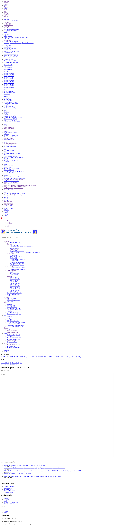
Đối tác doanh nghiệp (9, 127)
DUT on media (4, 364)
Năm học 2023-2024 (9, 77)
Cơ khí (5, 152)
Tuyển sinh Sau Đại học (16, 363)
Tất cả (15, 364)
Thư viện (6, 498)
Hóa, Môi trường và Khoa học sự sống (13, 157)
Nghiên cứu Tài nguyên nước (11, 183)
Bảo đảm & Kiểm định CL (50, 357)
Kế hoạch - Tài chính (9, 170)
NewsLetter (7, 357)
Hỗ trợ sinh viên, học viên (10, 136)
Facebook (6, 509)
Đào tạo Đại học (8, 99)
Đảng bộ (6, 199)
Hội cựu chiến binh (8, 203)
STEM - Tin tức (35, 357)
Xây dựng (6, 161)
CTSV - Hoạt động (14, 357)
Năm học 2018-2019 (9, 84)
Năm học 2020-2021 (9, 81)
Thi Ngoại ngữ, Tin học (9, 106)
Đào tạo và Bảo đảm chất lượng (11, 168)
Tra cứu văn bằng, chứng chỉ (11, 108)
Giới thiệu (6, 1)
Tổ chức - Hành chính (9, 172)
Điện (5, 154)
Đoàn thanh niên (8, 201)
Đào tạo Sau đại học (9, 101)
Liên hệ (5, 32)
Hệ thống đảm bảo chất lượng (11, 61)
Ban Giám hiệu (7, 49)
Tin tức (5, 113)
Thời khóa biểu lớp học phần (11, 103)
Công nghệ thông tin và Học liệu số (12, 176)
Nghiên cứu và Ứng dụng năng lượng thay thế (15, 186)
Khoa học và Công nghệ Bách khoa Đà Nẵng (15, 193)
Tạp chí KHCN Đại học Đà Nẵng (12, 120)
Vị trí (5, 66)
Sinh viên (6, 8)
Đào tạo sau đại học (8, 489)
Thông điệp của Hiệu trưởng (11, 20)
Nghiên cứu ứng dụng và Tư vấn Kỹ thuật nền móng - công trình (20, 185)
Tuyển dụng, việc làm (9, 139)
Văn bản (6, 211)
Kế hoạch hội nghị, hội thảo (10, 119)
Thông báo (6, 114)
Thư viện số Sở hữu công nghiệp (12, 121)
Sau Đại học (7, 94)
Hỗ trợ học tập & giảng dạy (10, 143)
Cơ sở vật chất (7, 167)
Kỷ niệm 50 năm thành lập (10, 30)
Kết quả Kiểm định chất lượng (11, 62)
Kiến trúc (6, 159)
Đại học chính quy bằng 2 (10, 92)
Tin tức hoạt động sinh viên (10, 132)
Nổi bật (2, 357)
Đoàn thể (6, 16)
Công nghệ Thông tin (9, 150)
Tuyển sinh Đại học (5, 363)
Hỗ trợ (5, 9)
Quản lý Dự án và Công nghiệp (11, 160)
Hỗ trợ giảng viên (8, 145)
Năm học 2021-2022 (9, 80)
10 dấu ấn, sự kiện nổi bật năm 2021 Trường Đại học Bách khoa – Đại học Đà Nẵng (24, 465)
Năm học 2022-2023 (9, 78)
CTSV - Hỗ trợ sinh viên (25, 357)
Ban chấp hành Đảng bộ (10, 48)
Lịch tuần (6, 212)
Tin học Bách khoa (8, 189)
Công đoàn (6, 200)
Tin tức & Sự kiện (8, 208)
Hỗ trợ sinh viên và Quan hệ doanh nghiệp (14, 178)
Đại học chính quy (8, 91)
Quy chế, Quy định (8, 138)
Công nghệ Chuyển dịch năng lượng (13, 194)
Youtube (6, 511)
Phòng (5, 12)
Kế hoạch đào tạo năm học (10, 102)
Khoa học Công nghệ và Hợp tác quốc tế (14, 171)
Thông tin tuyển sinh (9, 486)
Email (5, 501)
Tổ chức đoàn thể (8, 52)
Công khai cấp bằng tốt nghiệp (11, 29)
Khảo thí (59, 357)
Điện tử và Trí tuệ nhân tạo (10, 156)
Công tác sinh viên (8, 165)
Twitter (5, 512)
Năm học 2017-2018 (9, 85)
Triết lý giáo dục (8, 36)
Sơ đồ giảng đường (8, 67)
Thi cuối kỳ (6, 105)
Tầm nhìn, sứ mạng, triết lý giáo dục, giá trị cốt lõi (16, 37)
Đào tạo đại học (7, 488)
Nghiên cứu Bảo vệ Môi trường (11, 181)
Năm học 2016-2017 (9, 87)
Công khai (6, 27)
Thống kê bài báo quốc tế (10, 116)
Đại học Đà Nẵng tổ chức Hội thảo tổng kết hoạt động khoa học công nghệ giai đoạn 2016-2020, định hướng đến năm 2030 (34, 468)
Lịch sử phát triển (8, 38)
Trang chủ (6, 350)
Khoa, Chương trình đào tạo (11, 54)
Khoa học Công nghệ (67, 357)
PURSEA (41, 357)
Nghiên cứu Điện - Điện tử (10, 182)
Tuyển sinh (6, 2)
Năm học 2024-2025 (9, 76)
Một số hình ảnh (8, 69)
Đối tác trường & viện (9, 128)
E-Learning (6, 499)
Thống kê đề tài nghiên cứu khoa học (13, 117)
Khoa (5, 11)
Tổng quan (6, 22)
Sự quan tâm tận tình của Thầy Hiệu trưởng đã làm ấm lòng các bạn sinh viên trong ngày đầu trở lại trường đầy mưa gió (33, 476)
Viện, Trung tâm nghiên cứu (11, 56)
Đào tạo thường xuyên (9, 490)
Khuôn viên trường (8, 26)
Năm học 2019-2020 (9, 83)
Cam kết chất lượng (8, 25)
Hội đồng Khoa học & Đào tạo (11, 51)
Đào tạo (6, 4)
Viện (5, 15)
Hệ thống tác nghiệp (9, 503)
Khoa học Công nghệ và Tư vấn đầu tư (13, 179)
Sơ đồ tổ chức (7, 47)
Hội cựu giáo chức (8, 204)
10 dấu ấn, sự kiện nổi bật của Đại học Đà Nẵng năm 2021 (18, 473)
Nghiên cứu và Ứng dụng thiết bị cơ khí (13, 188)
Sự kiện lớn (11, 364)
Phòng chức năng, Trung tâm (11, 55)
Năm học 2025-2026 (9, 74)
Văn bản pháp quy (8, 492)
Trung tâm (6, 14)
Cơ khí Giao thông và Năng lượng (12, 153)
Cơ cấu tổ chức (7, 23)
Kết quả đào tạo (7, 40)
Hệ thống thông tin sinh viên (11, 135)
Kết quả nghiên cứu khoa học (11, 41)
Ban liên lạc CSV (8, 206)
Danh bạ (6, 214)
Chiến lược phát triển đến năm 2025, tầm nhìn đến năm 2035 (19, 43)
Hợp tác (6, 7)
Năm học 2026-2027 (9, 73)
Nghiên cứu (7, 5)
